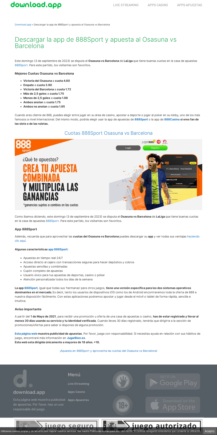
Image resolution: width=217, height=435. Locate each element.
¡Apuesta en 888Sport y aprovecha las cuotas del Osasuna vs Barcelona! (108, 350)
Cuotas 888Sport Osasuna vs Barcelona (108, 133)
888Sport (21, 65)
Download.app (23, 24)
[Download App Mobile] (36, 5)
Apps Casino (158, 5)
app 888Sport (57, 249)
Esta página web (26, 333)
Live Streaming (126, 5)
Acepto (209, 431)
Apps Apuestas (189, 5)
